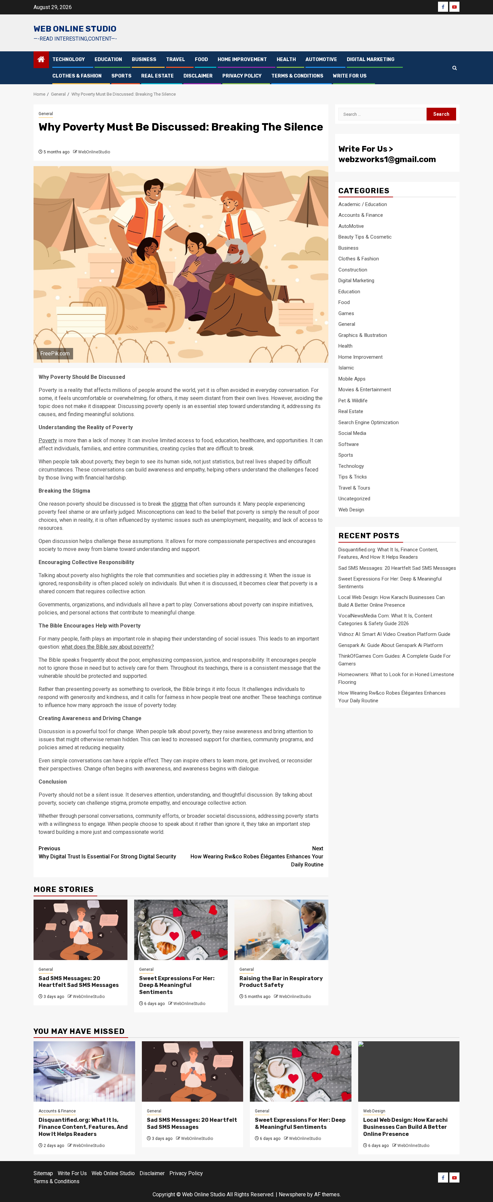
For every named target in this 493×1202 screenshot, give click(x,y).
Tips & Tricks (352, 477)
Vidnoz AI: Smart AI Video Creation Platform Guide (394, 634)
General (46, 113)
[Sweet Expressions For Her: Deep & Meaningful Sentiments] (181, 930)
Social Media (352, 433)
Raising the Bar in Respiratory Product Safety (281, 982)
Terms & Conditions (297, 76)
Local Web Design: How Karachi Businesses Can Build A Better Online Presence (405, 1127)
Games (346, 313)
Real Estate (157, 76)
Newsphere (292, 1194)
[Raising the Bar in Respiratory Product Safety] (281, 930)
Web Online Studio (75, 29)
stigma (179, 504)
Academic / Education (362, 204)
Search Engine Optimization (368, 422)
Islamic (346, 368)
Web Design (351, 509)
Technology (68, 59)
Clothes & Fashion (77, 76)
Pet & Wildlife (353, 400)
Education (108, 59)
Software (348, 444)
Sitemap (43, 1173)
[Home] (41, 60)
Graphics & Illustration (362, 335)
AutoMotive (321, 59)
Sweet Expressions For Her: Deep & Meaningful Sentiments (177, 985)
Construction (352, 269)
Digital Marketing (370, 59)
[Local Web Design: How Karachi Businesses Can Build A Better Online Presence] (409, 1071)
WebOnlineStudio (94, 152)
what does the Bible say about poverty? (107, 647)
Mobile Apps (352, 378)
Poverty (48, 440)
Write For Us (350, 76)
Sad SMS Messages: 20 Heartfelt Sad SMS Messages (79, 982)
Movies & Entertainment (364, 390)
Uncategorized (354, 499)
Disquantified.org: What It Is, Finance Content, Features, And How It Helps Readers (83, 1127)
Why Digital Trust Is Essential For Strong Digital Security (107, 852)
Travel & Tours (354, 488)
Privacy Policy (242, 76)
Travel (175, 59)
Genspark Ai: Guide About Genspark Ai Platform (390, 645)
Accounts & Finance (360, 215)
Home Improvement (242, 59)
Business (144, 59)
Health (286, 59)
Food (201, 59)
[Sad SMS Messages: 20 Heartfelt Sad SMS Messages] (80, 930)
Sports (121, 76)
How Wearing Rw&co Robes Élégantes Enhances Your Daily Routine (256, 856)
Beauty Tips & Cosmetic (365, 237)
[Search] (454, 67)
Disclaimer (198, 76)
